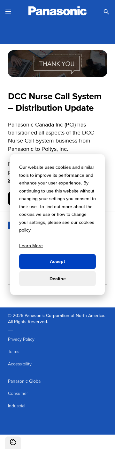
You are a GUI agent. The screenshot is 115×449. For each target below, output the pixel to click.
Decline (58, 278)
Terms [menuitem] (13, 351)
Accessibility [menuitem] (20, 364)
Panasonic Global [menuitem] (25, 381)
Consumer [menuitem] (18, 393)
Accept (57, 261)
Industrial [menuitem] (16, 406)
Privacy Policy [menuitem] (21, 339)
